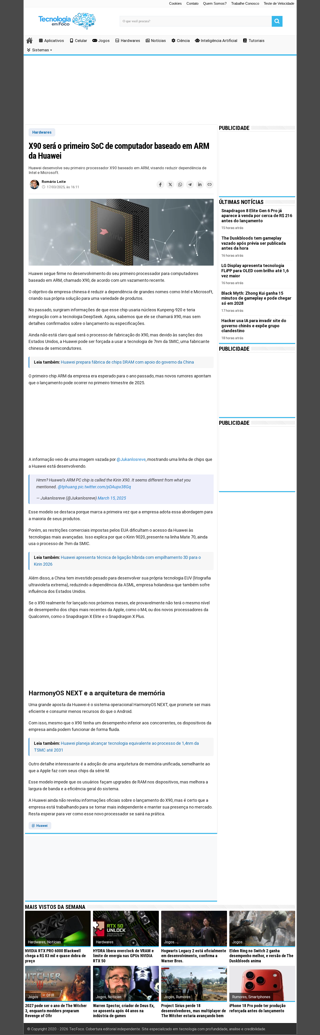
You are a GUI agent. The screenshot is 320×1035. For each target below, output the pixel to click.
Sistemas (40, 50)
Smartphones (259, 997)
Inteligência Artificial (219, 40)
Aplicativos (54, 40)
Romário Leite (54, 182)
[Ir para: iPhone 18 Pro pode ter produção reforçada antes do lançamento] (262, 983)
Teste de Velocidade (279, 3)
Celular (81, 40)
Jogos (104, 40)
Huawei (42, 826)
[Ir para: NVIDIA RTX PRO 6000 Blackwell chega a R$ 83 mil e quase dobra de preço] (58, 928)
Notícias (158, 40)
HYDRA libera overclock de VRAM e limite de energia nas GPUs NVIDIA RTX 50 (123, 955)
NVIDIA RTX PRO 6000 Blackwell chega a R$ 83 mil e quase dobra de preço (55, 955)
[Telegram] (190, 184)
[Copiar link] (210, 184)
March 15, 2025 (112, 498)
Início (30, 40)
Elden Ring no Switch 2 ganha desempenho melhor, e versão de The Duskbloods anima (261, 955)
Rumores (183, 997)
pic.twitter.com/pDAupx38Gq (104, 486)
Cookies (175, 3)
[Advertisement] (160, 90)
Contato (192, 3)
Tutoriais (256, 40)
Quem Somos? (215, 3)
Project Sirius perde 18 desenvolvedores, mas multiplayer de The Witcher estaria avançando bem (193, 1010)
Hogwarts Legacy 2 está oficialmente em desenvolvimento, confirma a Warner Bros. (193, 955)
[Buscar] (277, 21)
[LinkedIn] (200, 184)
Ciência (183, 40)
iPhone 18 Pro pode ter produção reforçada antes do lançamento (257, 1008)
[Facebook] (160, 184)
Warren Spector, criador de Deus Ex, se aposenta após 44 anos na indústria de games (124, 1010)
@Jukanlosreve (131, 459)
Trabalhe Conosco (245, 3)
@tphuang (67, 486)
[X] (170, 184)
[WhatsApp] (180, 184)
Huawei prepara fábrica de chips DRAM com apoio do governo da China (127, 362)
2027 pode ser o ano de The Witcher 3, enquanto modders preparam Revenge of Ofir (56, 1010)
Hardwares (130, 40)
